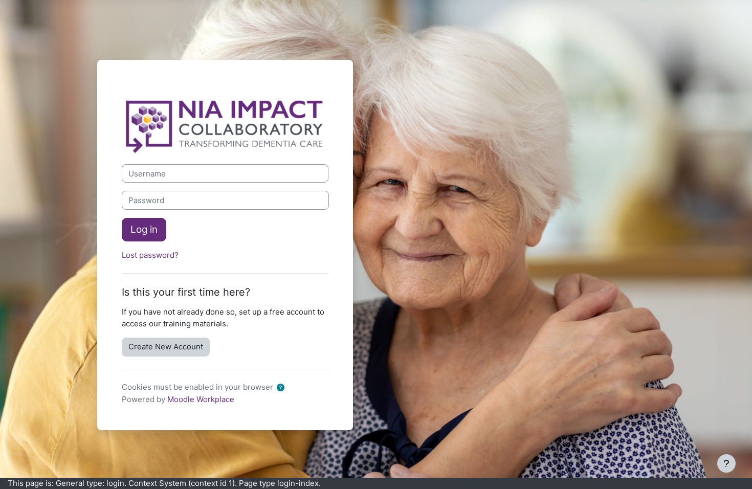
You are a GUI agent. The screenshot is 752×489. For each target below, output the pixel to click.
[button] (282, 388)
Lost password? (150, 255)
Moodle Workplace (200, 399)
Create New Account (165, 346)
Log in (144, 229)
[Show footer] (726, 463)
